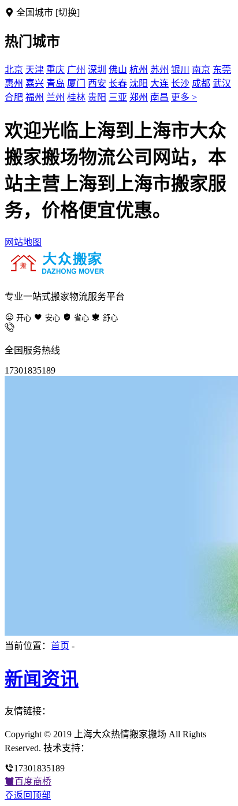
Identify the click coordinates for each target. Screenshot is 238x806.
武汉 (222, 83)
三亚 (118, 97)
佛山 (118, 69)
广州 (76, 69)
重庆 (55, 69)
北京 (14, 69)
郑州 (138, 97)
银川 (180, 69)
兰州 (55, 97)
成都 (201, 83)
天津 (34, 69)
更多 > (184, 97)
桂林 (76, 97)
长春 (118, 83)
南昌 (159, 97)
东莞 (222, 69)
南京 (201, 69)
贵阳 (97, 97)
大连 (159, 83)
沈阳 (138, 83)
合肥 (14, 97)
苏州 (159, 69)
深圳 (97, 69)
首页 (60, 646)
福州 (34, 97)
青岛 (55, 83)
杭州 (138, 69)
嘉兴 (34, 83)
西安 (97, 83)
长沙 (180, 83)
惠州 (14, 83)
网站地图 (23, 242)
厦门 (76, 83)
